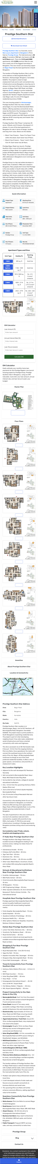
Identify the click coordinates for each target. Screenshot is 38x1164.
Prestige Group (13, 55)
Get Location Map (18, 685)
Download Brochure (20, 39)
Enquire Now (19, 305)
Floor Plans (5, 29)
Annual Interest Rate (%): (12, 338)
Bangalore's (24, 53)
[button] (8, 25)
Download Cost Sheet (19, 46)
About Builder (26, 29)
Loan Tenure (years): (11, 347)
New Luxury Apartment (10, 53)
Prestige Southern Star (10, 51)
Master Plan (18, 399)
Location (12, 29)
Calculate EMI (19, 357)
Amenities (18, 29)
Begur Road (9, 68)
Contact (34, 29)
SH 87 (11, 90)
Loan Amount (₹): (10, 329)
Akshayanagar (26, 102)
